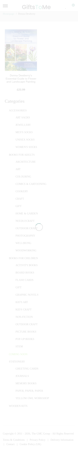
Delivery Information (62, 439)
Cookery (22, 191)
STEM (19, 346)
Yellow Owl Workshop (32, 398)
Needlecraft (25, 221)
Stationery (17, 361)
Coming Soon (18, 354)
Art (18, 169)
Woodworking (26, 250)
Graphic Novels (27, 294)
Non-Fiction (24, 317)
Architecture (26, 161)
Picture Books (26, 331)
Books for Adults (22, 154)
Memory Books (26, 383)
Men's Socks (24, 132)
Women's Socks (26, 147)
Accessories (18, 110)
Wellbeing (23, 243)
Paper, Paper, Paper (29, 390)
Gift (19, 206)
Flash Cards (25, 280)
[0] (70, 7)
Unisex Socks (25, 139)
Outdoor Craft (27, 228)
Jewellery (23, 124)
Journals (22, 376)
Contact (10, 444)
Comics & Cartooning (31, 184)
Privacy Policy (37, 439)
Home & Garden (27, 213)
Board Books (25, 272)
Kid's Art (22, 302)
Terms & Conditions (14, 439)
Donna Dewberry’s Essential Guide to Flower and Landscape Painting (21, 78)
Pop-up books (25, 339)
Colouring (23, 176)
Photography (25, 235)
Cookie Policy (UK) (30, 444)
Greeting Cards (27, 368)
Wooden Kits (18, 406)
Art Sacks (23, 117)
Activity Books (27, 265)
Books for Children (23, 258)
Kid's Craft (24, 309)
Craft (20, 198)
